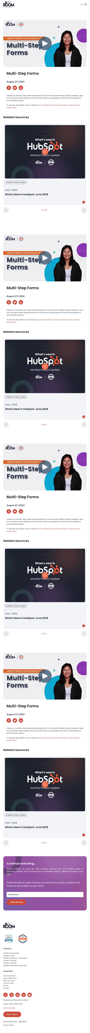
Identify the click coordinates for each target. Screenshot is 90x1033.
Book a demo (12, 1014)
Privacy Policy (8, 1025)
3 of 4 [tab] (44, 843)
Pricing (5, 985)
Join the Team (8, 983)
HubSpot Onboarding (11, 953)
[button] (82, 4)
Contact (6, 988)
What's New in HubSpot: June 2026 (26, 409)
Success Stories (9, 976)
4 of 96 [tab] (44, 210)
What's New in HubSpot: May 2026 (26, 194)
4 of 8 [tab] (44, 424)
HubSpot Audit (9, 956)
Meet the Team (9, 981)
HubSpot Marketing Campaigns (15, 965)
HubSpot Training (9, 963)
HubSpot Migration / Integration (15, 958)
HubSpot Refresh (10, 960)
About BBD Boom (10, 978)
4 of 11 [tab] (44, 634)
